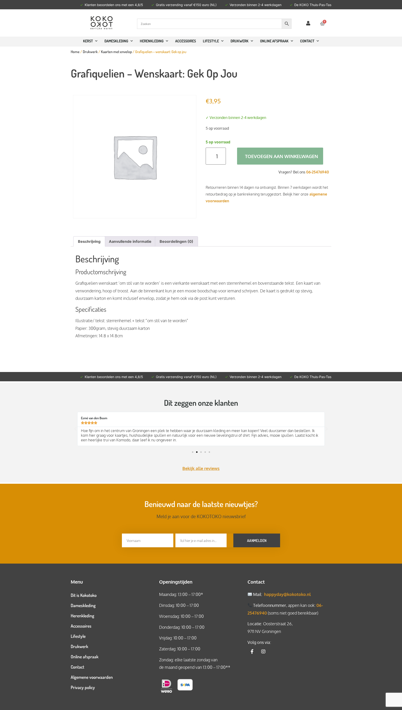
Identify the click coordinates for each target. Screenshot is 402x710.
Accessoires (185, 41)
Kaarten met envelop (116, 51)
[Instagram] (263, 651)
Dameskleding (116, 41)
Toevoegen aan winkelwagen (281, 156)
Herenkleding (152, 41)
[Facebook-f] (252, 651)
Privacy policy (83, 687)
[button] (75, 429)
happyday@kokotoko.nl (287, 594)
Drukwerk (239, 41)
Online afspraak (84, 656)
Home (75, 51)
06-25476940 (317, 172)
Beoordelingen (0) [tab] (176, 241)
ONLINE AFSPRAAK (274, 41)
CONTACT (307, 41)
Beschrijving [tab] (89, 241)
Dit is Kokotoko (84, 595)
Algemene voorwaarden (92, 677)
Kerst (88, 41)
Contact (77, 667)
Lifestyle (211, 41)
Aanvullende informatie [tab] (130, 241)
